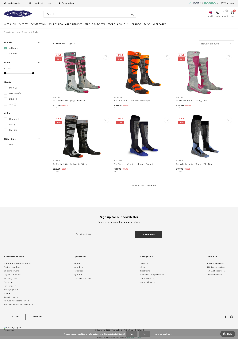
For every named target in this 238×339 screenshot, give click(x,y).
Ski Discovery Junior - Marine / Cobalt (133, 164)
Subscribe (148, 234)
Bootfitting (38, 24)
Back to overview (12, 32)
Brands (136, 24)
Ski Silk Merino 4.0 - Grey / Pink (191, 100)
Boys (13, 98)
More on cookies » (163, 334)
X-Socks (13, 53)
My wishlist (78, 274)
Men (13, 87)
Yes (131, 334)
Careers (7, 293)
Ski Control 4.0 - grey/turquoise (69, 100)
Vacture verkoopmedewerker (17, 301)
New (13, 144)
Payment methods (12, 274)
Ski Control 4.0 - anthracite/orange (132, 100)
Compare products (82, 278)
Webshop (10, 24)
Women (15, 93)
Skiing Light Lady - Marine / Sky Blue (194, 164)
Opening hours (10, 297)
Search (132, 14)
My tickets (78, 271)
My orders (78, 267)
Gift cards (159, 24)
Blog (147, 24)
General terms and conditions (17, 263)
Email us (37, 317)
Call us (15, 317)
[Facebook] (225, 317)
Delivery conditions (12, 267)
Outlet (23, 24)
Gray (13, 130)
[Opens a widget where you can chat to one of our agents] (227, 334)
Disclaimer (9, 282)
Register (77, 263)
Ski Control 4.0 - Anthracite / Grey (70, 164)
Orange (14, 119)
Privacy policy (10, 286)
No (144, 334)
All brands (14, 48)
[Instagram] (231, 317)
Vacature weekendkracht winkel (18, 304)
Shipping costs (10, 278)
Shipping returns (11, 271)
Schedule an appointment (65, 24)
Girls (12, 104)
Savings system (11, 289)
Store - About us (118, 24)
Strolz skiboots (95, 24)
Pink (12, 124)
